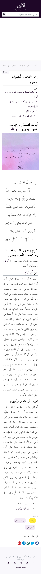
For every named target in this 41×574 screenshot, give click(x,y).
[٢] (17, 497)
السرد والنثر (21, 65)
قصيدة (5, 72)
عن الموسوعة (6, 65)
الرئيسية (35, 65)
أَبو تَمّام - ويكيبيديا (22, 508)
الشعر (28, 65)
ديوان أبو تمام (20, 521)
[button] (33, 563)
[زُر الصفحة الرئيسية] (20, 6)
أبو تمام (14, 129)
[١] (19, 394)
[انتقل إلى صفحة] (4, 14)
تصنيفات (35, 516)
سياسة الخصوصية (20, 567)
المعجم (14, 65)
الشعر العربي (30, 527)
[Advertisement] (20, 39)
